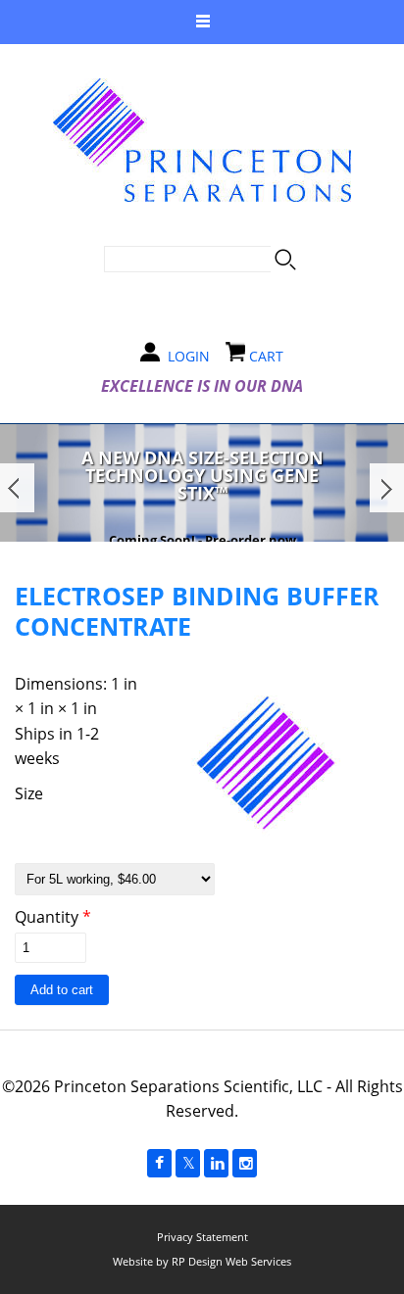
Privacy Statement (202, 1236)
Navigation (202, 22)
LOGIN (189, 356)
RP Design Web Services (231, 1261)
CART (266, 356)
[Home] (202, 140)
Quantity (53, 917)
